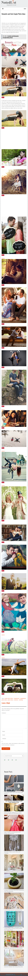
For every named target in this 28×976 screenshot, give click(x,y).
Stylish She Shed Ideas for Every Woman (13, 948)
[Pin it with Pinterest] (5, 760)
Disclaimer (17, 974)
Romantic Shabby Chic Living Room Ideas (13, 966)
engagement (16, 698)
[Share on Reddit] (17, 760)
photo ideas (10, 699)
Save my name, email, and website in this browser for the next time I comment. (13, 744)
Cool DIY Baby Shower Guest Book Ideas (13, 910)
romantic (16, 699)
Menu (25, 9)
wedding (21, 699)
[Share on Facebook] (9, 760)
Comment (4, 712)
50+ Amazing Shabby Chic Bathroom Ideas (13, 871)
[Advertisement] (14, 18)
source (3, 258)
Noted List (3, 974)
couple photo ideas (8, 698)
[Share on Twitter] (13, 760)
